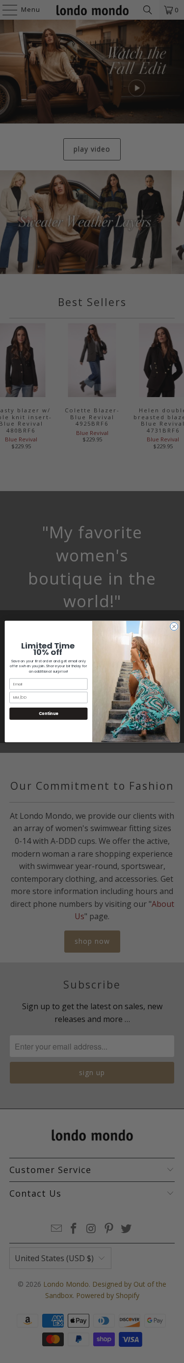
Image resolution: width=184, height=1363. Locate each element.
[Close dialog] (174, 626)
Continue (48, 713)
